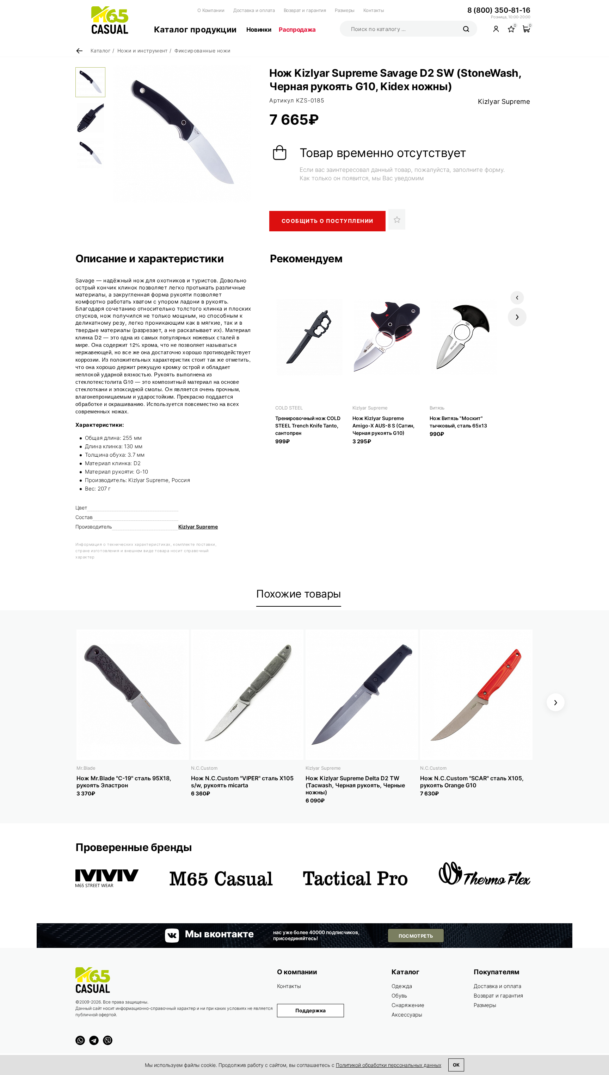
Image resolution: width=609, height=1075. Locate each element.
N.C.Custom (204, 768)
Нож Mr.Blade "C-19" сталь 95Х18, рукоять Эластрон (123, 782)
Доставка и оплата (254, 10)
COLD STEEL (289, 408)
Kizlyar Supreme (504, 102)
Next (517, 317)
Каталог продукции (195, 29)
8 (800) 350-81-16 (498, 10)
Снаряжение (408, 1005)
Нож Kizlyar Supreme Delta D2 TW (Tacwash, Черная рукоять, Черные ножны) (355, 785)
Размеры (345, 10)
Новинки (258, 29)
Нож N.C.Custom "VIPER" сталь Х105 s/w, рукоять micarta (242, 782)
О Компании (210, 10)
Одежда (402, 986)
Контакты (373, 10)
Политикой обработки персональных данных (388, 1065)
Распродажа (297, 29)
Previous (517, 298)
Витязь (437, 408)
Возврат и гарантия (305, 10)
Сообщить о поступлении (328, 221)
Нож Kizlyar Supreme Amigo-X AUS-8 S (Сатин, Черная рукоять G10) (383, 425)
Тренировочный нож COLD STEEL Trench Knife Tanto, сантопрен (307, 425)
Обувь (399, 995)
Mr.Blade (86, 768)
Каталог (405, 972)
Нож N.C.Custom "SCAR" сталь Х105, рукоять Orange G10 (472, 782)
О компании (297, 972)
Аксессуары (407, 1014)
